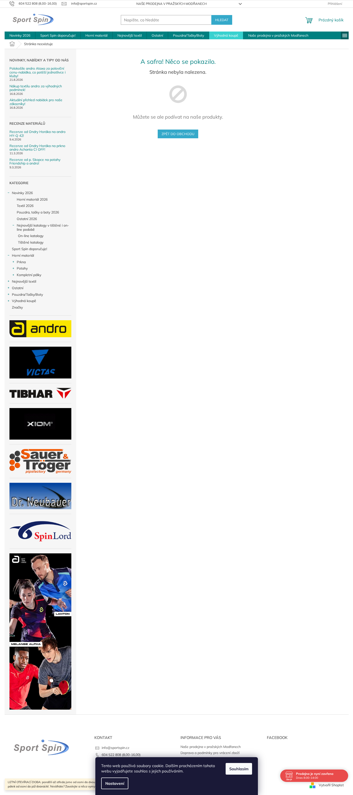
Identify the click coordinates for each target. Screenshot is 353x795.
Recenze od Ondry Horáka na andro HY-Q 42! (37, 134)
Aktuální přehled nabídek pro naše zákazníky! (35, 102)
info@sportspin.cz (115, 748)
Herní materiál (23, 255)
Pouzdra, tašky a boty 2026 (38, 212)
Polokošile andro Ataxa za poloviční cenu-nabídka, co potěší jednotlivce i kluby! (37, 72)
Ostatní (17, 288)
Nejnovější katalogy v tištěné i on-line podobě (43, 227)
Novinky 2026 (22, 193)
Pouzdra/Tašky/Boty (27, 294)
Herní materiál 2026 (32, 199)
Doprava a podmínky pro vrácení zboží (210, 753)
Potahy (22, 268)
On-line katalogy (30, 236)
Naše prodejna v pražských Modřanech (171, 4)
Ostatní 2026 (27, 219)
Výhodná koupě (24, 301)
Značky (17, 307)
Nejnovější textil (24, 281)
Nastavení (114, 783)
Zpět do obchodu (178, 134)
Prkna (21, 262)
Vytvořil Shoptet (331, 785)
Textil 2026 (25, 206)
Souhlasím (238, 768)
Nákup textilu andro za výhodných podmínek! (35, 88)
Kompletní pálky (29, 275)
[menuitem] (20, 35)
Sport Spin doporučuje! (29, 249)
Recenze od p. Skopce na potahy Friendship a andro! (34, 161)
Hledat (221, 20)
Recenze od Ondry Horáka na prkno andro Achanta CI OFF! (37, 148)
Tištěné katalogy (30, 242)
